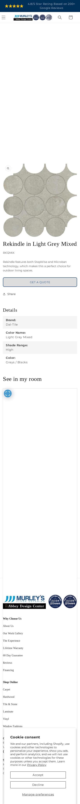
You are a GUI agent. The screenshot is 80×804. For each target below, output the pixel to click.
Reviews (7, 662)
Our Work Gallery (13, 633)
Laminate (8, 711)
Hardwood (8, 696)
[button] (7, 17)
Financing (8, 670)
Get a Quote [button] (40, 282)
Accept (38, 775)
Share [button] (11, 294)
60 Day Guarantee (13, 655)
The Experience (11, 640)
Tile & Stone (10, 704)
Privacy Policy (36, 765)
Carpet (6, 689)
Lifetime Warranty (13, 648)
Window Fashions (12, 726)
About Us (8, 626)
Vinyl (6, 718)
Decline (38, 785)
